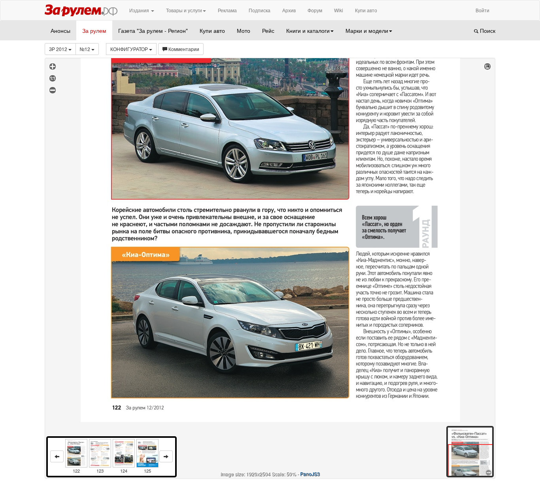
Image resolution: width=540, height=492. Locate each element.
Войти (482, 10)
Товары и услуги (184, 10)
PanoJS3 (310, 473)
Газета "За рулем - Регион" (153, 30)
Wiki (338, 10)
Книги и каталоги (308, 30)
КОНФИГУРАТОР (129, 48)
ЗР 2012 (58, 48)
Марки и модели (367, 30)
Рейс (268, 30)
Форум (315, 10)
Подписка (259, 10)
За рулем (94, 30)
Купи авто (366, 10)
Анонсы (60, 30)
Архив (289, 10)
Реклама (227, 10)
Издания (139, 10)
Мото (243, 30)
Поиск (486, 30)
